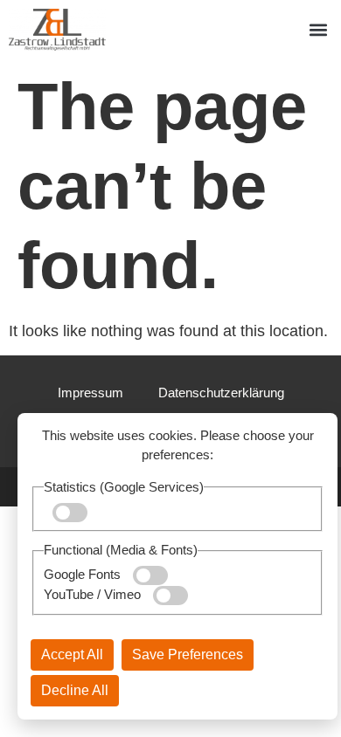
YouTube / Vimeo (94, 594)
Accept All (72, 654)
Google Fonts (84, 574)
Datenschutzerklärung (221, 392)
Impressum (90, 392)
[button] (317, 30)
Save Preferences (187, 654)
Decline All (74, 690)
